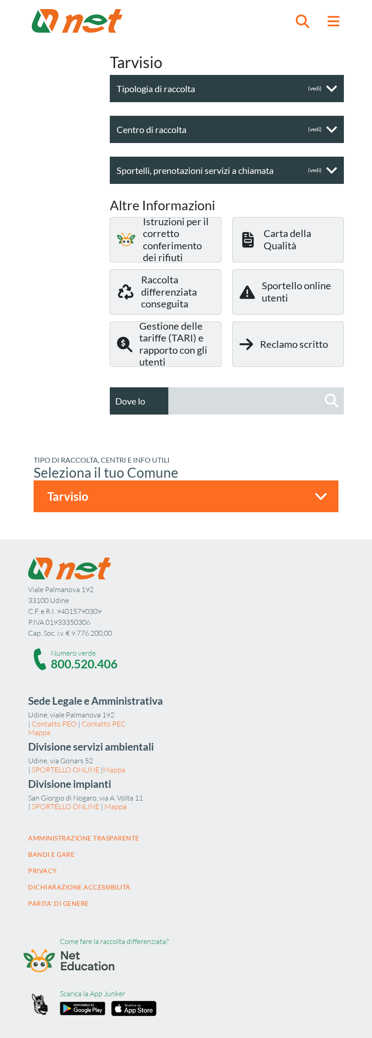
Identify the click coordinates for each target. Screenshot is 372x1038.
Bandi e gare (51, 854)
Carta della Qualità (287, 239)
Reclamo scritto (294, 344)
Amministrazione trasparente (83, 838)
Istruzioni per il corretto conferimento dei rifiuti (176, 239)
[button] (302, 21)
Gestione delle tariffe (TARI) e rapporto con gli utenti (173, 344)
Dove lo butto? (130, 414)
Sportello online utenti (296, 291)
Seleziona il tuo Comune (106, 472)
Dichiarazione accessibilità (79, 887)
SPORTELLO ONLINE (65, 769)
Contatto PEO (54, 723)
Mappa (39, 732)
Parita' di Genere (58, 903)
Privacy (42, 871)
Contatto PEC (104, 723)
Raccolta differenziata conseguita (169, 291)
